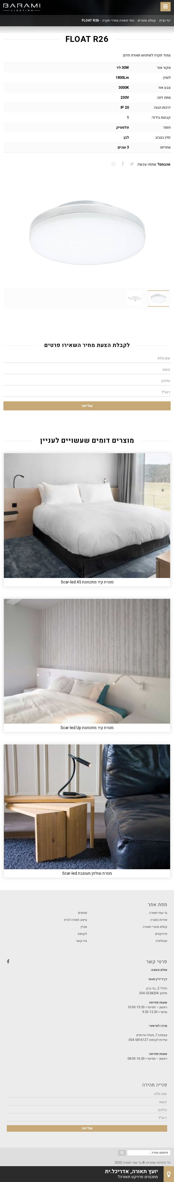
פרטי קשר (87, 963)
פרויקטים (161, 934)
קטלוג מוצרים (147, 20)
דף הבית (165, 20)
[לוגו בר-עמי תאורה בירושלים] (21, 7)
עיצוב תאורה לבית (75, 919)
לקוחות (82, 934)
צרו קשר (81, 941)
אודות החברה (158, 919)
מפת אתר (157, 904)
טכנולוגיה (161, 941)
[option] (87, 233)
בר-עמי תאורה (158, 912)
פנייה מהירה (154, 1085)
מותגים (82, 912)
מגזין (84, 926)
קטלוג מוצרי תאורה (155, 926)
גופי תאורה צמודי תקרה (118, 20)
